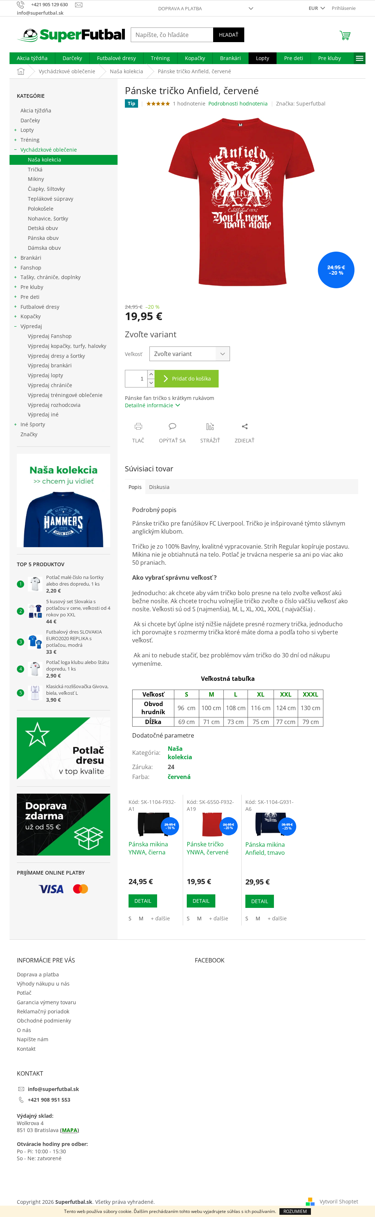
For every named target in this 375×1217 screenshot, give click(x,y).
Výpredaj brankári (50, 365)
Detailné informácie (149, 405)
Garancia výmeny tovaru (46, 1002)
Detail (142, 900)
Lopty (27, 129)
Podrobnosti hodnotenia (238, 103)
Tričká (35, 169)
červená (179, 777)
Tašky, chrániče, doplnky (51, 277)
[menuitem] (32, 58)
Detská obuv (43, 228)
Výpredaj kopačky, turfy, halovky (67, 345)
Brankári (31, 257)
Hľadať (228, 34)
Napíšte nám (32, 1039)
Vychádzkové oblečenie (49, 149)
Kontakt (26, 1048)
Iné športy (33, 424)
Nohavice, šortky (48, 218)
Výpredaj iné (43, 414)
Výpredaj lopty (45, 375)
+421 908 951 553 (49, 1099)
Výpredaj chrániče (50, 385)
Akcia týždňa (36, 110)
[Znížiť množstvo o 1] (151, 383)
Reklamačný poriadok (43, 1011)
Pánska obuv (43, 237)
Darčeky (30, 120)
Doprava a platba (180, 8)
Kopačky (31, 316)
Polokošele (40, 208)
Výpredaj (31, 326)
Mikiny (36, 178)
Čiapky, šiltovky (46, 188)
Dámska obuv (44, 247)
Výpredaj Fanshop (50, 336)
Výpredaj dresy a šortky (56, 355)
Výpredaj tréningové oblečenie (65, 395)
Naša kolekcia (44, 159)
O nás (24, 1030)
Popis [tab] (135, 486)
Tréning (30, 139)
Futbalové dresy (40, 306)
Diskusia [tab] (159, 486)
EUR (314, 8)
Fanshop (31, 267)
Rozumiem (295, 1211)
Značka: (301, 103)
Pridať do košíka (191, 378)
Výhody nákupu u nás (43, 983)
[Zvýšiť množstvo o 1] (151, 374)
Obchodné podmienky (44, 1020)
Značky (29, 434)
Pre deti (30, 296)
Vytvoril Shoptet (339, 1201)
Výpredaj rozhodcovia (54, 404)
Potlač (24, 992)
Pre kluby (32, 286)
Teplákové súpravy (50, 198)
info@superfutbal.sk (53, 1089)
